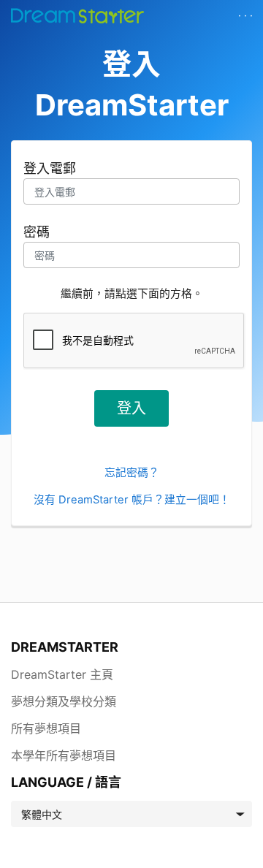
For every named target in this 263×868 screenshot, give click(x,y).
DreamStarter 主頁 (62, 674)
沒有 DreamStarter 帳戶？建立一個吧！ (132, 499)
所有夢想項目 (46, 728)
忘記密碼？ (131, 472)
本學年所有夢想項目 (63, 755)
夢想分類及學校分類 (63, 701)
